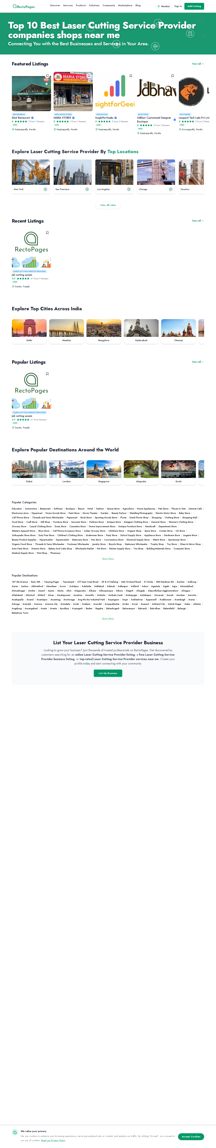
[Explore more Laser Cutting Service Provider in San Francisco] (87, 189)
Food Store (17, 522)
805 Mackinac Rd (165, 581)
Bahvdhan (155, 608)
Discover (55, 5)
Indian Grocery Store (94, 530)
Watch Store (159, 539)
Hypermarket (46, 539)
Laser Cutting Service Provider (29, 271)
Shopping (156, 517)
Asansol (145, 604)
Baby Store (184, 513)
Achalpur (74, 586)
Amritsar (180, 595)
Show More (108, 559)
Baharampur (129, 608)
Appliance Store (63, 114)
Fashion (100, 508)
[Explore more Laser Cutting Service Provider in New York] (45, 189)
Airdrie (31, 590)
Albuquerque (106, 590)
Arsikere (86, 604)
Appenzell (151, 599)
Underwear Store (94, 535)
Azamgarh (77, 608)
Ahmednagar (18, 590)
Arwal (135, 604)
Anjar (125, 599)
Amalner (78, 595)
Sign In (178, 6)
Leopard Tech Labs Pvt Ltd (194, 118)
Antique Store (114, 522)
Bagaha (99, 608)
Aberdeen (51, 586)
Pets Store (163, 508)
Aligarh (129, 590)
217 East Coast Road (87, 581)
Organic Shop (134, 530)
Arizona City (51, 604)
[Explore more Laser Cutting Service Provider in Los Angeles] (128, 189)
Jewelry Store (99, 544)
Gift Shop (45, 522)
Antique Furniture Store (130, 526)
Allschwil (30, 595)
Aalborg (192, 581)
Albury (119, 590)
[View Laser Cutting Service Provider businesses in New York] (31, 172)
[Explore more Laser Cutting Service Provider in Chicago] (170, 189)
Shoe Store (43, 530)
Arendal (27, 604)
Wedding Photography (141, 513)
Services (68, 5)
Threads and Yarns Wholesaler (48, 517)
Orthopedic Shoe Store (23, 535)
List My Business (108, 673)
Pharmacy (55, 553)
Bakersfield (168, 608)
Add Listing (194, 6)
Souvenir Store (78, 522)
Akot (69, 590)
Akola (60, 590)
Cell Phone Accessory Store (67, 530)
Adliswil (135, 586)
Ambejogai (131, 595)
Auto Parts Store (20, 548)
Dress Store (60, 526)
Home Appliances (146, 508)
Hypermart (37, 513)
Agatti (166, 586)
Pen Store (96, 539)
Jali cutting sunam (22, 275)
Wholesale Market (84, 548)
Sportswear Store (177, 539)
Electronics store (20, 513)
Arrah (76, 604)
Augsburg (17, 608)
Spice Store (150, 530)
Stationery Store (80, 539)
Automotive (31, 508)
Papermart (72, 517)
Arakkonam (165, 599)
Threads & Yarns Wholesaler (49, 544)
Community (109, 5)
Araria (191, 599)
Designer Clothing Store (136, 522)
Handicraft (150, 526)
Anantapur (42, 599)
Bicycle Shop (115, 544)
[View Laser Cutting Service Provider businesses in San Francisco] (73, 172)
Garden (104, 513)
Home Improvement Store (102, 526)
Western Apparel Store (23, 530)
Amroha (192, 595)
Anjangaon (113, 599)
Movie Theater (90, 513)
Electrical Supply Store (138, 539)
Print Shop (42, 553)
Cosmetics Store (77, 526)
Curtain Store (166, 530)
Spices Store (113, 508)
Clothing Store (172, 517)
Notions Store (38, 548)
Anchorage (69, 599)
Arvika (125, 604)
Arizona (38, 604)
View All (196, 63)
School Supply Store (130, 535)
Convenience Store (113, 539)
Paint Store (74, 513)
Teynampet (68, 581)
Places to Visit (178, 508)
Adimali (111, 586)
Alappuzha (80, 590)
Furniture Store (60, 522)
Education (101, 114)
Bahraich (142, 608)
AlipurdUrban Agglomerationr (163, 590)
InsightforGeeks (104, 118)
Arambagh (180, 599)
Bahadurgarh (112, 608)
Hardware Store (172, 535)
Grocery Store (19, 526)
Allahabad (17, 595)
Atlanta (197, 604)
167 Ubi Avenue (20, 581)
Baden (89, 608)
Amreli (170, 595)
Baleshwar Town (20, 612)
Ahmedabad (186, 586)
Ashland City (158, 604)
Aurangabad (31, 608)
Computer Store (182, 548)
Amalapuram (63, 595)
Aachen (181, 581)
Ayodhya (64, 608)
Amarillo (89, 595)
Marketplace (125, 5)
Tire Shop (138, 548)
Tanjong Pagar (52, 581)
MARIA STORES (62, 118)
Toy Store (172, 544)
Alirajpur (186, 590)
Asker (187, 604)
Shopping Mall (189, 517)
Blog (138, 5)
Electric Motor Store (166, 513)
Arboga (16, 604)
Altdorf (41, 595)
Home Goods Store (55, 513)
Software (185, 114)
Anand (30, 599)
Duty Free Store (46, 535)
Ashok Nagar (174, 604)
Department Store (168, 526)
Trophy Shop (157, 544)
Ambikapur (145, 595)
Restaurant (19, 114)
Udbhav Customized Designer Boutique (154, 119)
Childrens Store (116, 530)
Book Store (86, 517)
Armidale (65, 604)
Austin (44, 608)
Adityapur (123, 586)
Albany (92, 590)
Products (81, 5)
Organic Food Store (22, 544)
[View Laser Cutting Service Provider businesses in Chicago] (156, 172)
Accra (63, 586)
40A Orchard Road (131, 581)
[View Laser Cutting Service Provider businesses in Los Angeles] (114, 172)
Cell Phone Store (20, 517)
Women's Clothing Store (181, 522)
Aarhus (24, 586)
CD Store (180, 530)
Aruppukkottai (112, 604)
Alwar (51, 595)
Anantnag (55, 599)
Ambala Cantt (115, 595)
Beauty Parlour (119, 513)
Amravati (159, 595)
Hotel (90, 508)
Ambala (101, 595)
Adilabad (99, 586)
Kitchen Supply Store (119, 548)
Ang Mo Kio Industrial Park (91, 599)
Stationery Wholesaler (136, 544)
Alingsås (140, 590)
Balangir (182, 608)
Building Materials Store (158, 548)
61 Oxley (148, 581)
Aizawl (41, 590)
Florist (123, 517)
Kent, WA (36, 581)
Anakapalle (18, 599)
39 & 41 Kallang (110, 581)
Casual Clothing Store (40, 526)
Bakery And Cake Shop (60, 548)
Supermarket (62, 539)
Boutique (143, 114)
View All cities (108, 205)
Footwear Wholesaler (78, 544)
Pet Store (101, 548)
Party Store (111, 535)
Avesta (53, 608)
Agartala (155, 586)
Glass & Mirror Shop (190, 544)
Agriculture (128, 508)
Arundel (97, 604)
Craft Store (31, 522)
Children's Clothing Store (70, 535)
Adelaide (86, 586)
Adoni (145, 586)
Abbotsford (37, 586)
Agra (174, 586)
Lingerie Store (190, 535)
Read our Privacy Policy (53, 1140)
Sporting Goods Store (106, 517)
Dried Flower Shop (139, 517)
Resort (81, 508)
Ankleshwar (137, 599)
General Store (158, 522)
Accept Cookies (191, 1136)
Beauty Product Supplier (24, 539)
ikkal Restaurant (21, 118)
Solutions (94, 5)
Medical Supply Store (23, 553)
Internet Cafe (195, 508)
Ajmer (51, 590)
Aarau (15, 586)
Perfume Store (96, 522)
